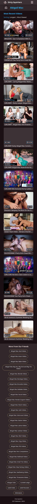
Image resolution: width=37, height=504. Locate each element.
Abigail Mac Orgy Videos (18, 441)
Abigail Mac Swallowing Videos (18, 472)
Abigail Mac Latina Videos (18, 425)
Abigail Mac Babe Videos (18, 361)
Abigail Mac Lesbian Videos (18, 431)
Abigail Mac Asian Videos (18, 356)
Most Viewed (21, 17)
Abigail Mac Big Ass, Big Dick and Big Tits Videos (18, 367)
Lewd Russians (24, 488)
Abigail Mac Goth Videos (18, 410)
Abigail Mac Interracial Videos (18, 415)
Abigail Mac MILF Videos (18, 436)
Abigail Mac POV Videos (18, 446)
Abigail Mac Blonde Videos (18, 374)
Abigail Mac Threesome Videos (18, 477)
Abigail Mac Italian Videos (18, 420)
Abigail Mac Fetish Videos (18, 405)
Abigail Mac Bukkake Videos (18, 389)
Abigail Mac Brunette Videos (18, 384)
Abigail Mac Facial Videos (19, 394)
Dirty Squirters (15, 2)
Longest (13, 17)
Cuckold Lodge (25, 482)
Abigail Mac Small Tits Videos (18, 462)
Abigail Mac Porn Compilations (18, 451)
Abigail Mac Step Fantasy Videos (18, 467)
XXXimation (18, 493)
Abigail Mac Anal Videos (18, 351)
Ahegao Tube (11, 482)
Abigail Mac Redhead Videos (18, 457)
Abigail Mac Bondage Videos (18, 379)
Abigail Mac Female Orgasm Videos (18, 400)
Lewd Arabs (11, 488)
